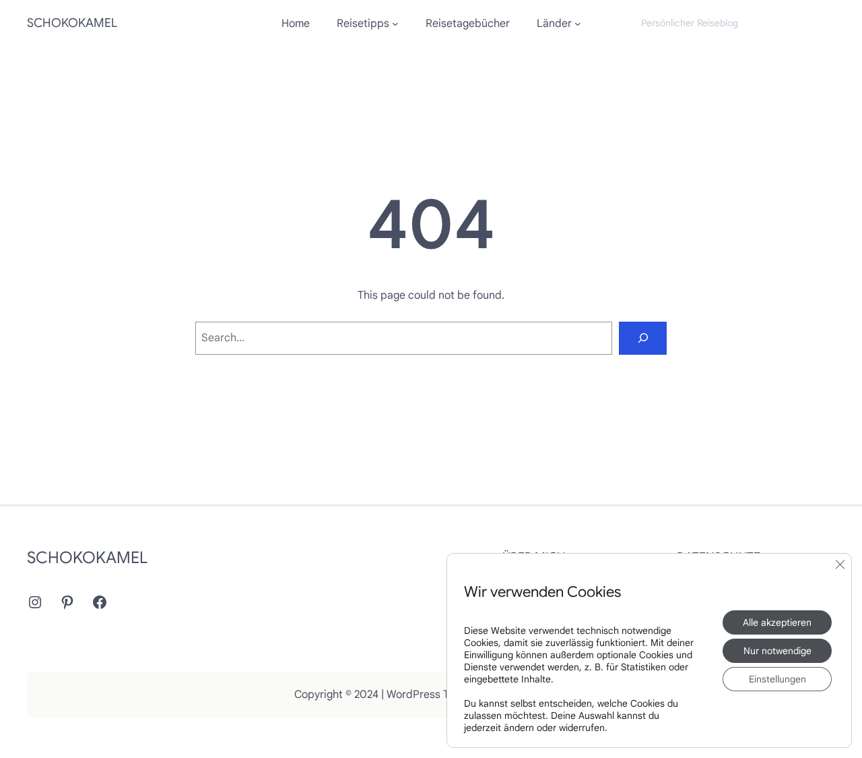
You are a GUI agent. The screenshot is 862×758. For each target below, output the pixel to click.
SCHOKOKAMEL (72, 23)
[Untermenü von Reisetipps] (395, 23)
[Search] (643, 338)
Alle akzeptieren (777, 622)
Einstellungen (777, 679)
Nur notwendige (777, 651)
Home (295, 23)
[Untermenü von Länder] (577, 23)
